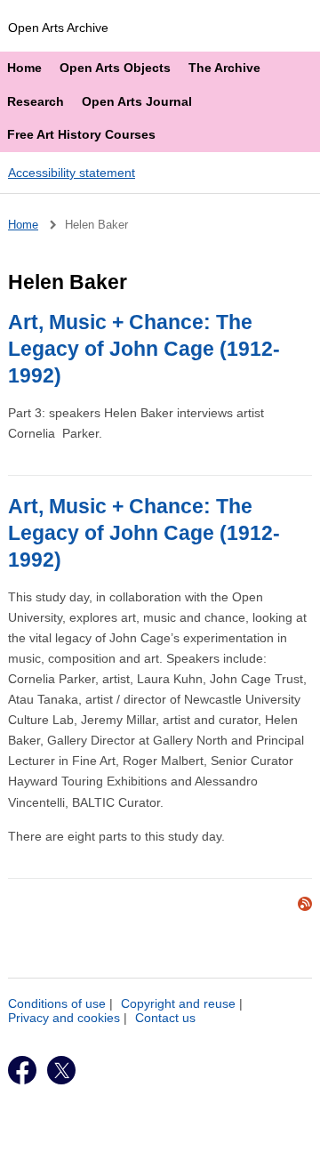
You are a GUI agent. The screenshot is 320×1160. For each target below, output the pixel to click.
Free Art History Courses (81, 134)
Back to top (167, 1140)
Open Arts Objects (115, 67)
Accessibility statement (71, 172)
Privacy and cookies (64, 1018)
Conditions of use (57, 1003)
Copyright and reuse (178, 1003)
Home (24, 67)
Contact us (165, 1018)
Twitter (61, 1070)
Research (35, 101)
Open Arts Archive (58, 27)
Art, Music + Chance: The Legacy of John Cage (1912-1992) (144, 348)
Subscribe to (305, 904)
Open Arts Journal (137, 101)
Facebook (22, 1070)
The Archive (224, 67)
